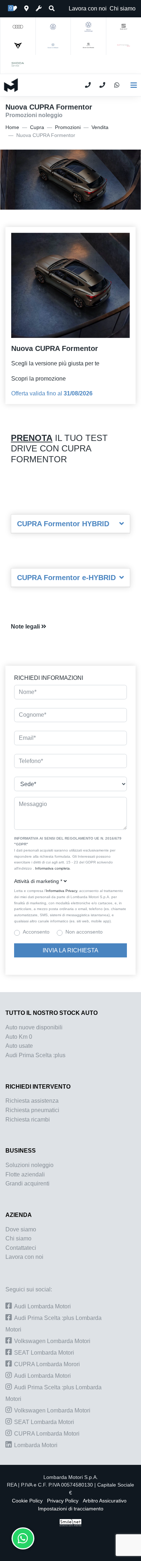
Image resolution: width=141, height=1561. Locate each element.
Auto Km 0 (18, 1037)
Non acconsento (84, 932)
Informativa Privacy (61, 891)
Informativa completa (52, 868)
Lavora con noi (24, 1257)
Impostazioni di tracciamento (70, 1508)
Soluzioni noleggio (29, 1165)
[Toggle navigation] (130, 85)
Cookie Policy (27, 1501)
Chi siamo (18, 1238)
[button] (70, 626)
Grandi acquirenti (27, 1183)
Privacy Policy (62, 1501)
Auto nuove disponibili (34, 1027)
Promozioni (68, 127)
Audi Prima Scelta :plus (35, 1055)
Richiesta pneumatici (32, 1110)
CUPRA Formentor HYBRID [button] (63, 524)
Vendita (99, 127)
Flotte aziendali (25, 1174)
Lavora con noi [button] (88, 8)
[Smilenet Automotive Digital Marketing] (71, 1522)
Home (12, 127)
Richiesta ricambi (27, 1119)
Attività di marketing (38, 881)
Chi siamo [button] (123, 8)
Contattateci (20, 1248)
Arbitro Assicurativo (105, 1501)
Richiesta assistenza (32, 1101)
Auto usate (19, 1046)
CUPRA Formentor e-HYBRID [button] (66, 578)
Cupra (37, 127)
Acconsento (36, 932)
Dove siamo (20, 1229)
